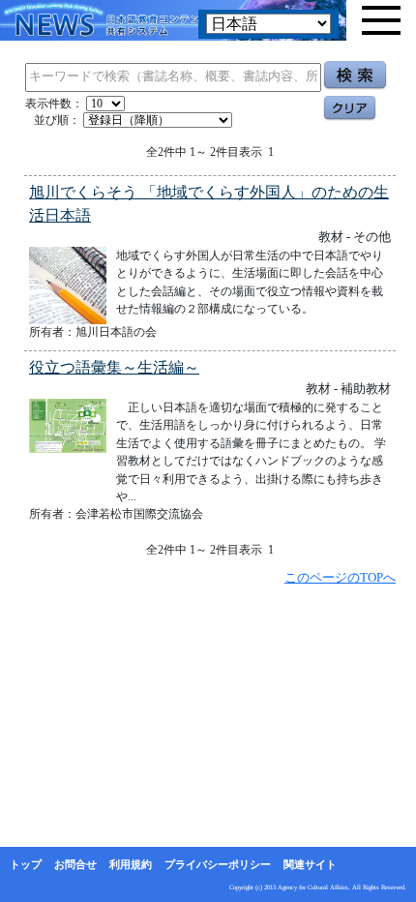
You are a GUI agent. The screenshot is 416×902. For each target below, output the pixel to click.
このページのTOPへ (340, 577)
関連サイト (310, 864)
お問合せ (75, 864)
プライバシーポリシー (217, 864)
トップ (26, 864)
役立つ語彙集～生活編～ (114, 367)
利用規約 (130, 864)
